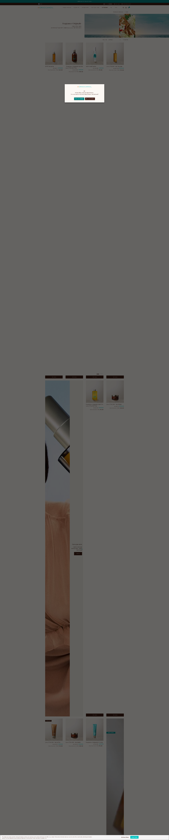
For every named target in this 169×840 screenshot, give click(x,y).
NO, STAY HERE (90, 98)
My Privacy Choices (125, 837)
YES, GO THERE (79, 98)
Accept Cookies (134, 837)
